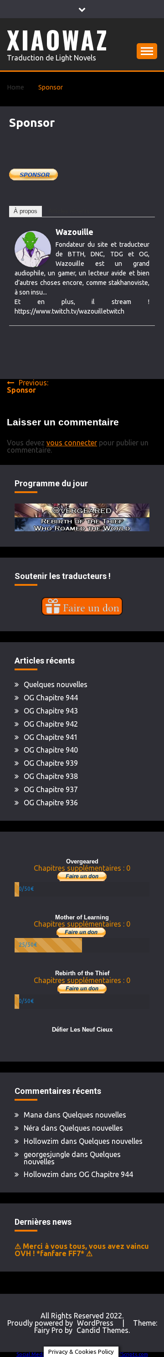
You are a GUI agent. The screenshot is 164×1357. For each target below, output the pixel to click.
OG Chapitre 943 (51, 711)
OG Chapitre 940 (51, 750)
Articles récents (69, 211)
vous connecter (71, 443)
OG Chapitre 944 (51, 697)
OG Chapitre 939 (51, 763)
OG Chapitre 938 (51, 776)
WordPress (95, 1323)
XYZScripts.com (130, 1354)
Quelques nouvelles (55, 684)
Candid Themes (102, 1330)
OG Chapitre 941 (51, 737)
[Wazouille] (33, 264)
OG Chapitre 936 (51, 802)
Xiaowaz (58, 39)
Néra (31, 1128)
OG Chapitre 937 (51, 789)
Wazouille (74, 231)
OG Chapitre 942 (51, 724)
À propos (25, 211)
